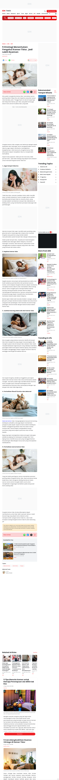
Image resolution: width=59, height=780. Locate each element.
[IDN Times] (6, 10)
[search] (45, 11)
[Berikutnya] (37, 646)
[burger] (56, 14)
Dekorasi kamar (7, 421)
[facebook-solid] (28, 92)
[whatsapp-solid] (24, 92)
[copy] (35, 92)
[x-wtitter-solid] (31, 92)
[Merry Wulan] (3, 572)
